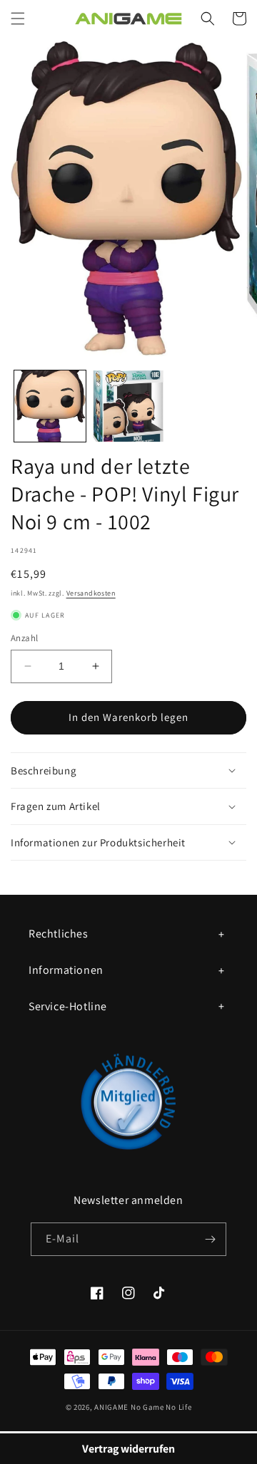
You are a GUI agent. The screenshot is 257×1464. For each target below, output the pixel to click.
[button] (18, 18)
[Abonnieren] (210, 1239)
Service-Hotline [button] (68, 1006)
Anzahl (24, 638)
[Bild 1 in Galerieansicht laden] (50, 406)
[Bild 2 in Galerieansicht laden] (128, 406)
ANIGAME (111, 1407)
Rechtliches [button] (59, 933)
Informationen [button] (66, 969)
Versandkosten (91, 593)
